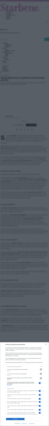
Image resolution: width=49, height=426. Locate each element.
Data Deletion (17, 423)
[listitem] (24, 366)
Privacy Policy (32, 423)
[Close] (46, 344)
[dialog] (24, 384)
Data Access (24, 423)
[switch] (40, 369)
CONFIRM (15, 419)
